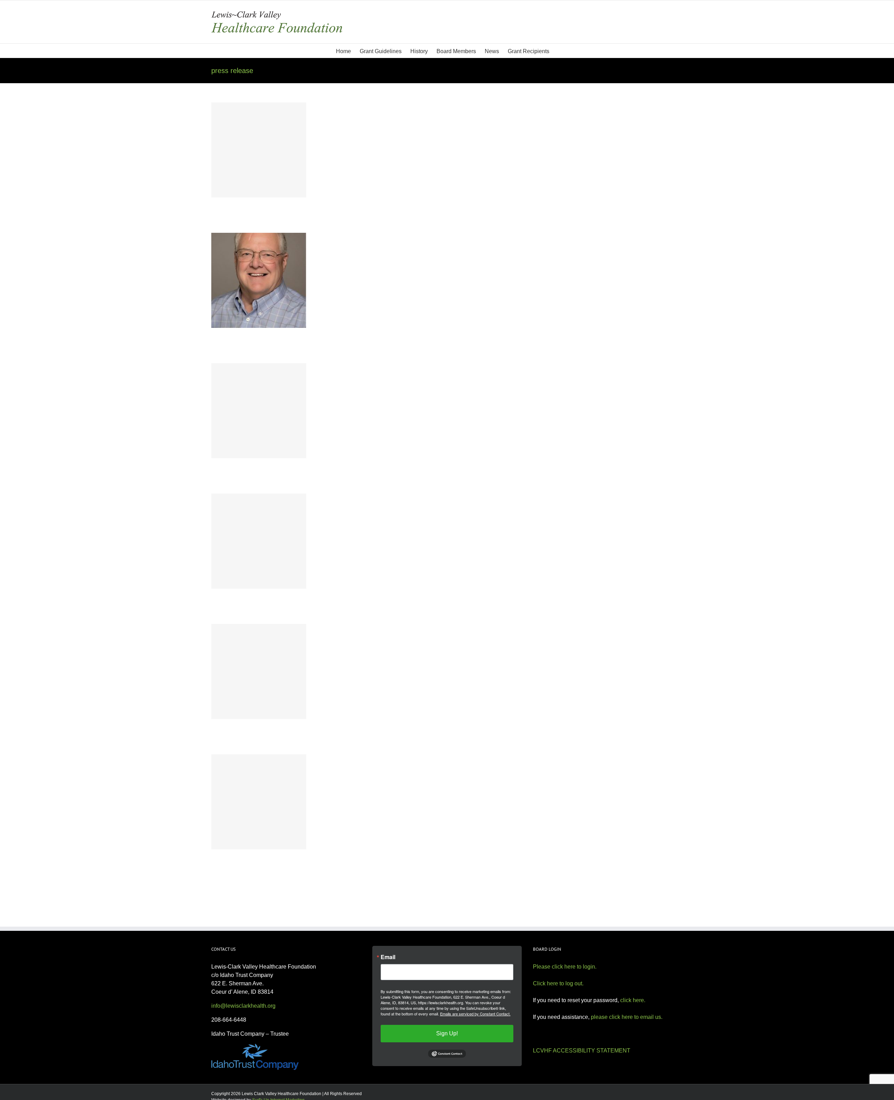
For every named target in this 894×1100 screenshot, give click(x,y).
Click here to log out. (558, 983)
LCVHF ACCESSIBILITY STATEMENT (581, 1051)
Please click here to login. (564, 967)
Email (388, 957)
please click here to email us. (626, 1017)
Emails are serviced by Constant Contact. (475, 1013)
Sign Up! (447, 1033)
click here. (632, 1000)
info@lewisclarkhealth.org (243, 1006)
